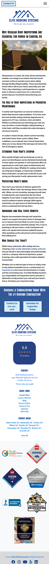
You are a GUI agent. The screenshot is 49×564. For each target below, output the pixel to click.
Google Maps (24, 395)
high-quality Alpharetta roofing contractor (28, 249)
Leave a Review (24, 398)
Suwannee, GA (13, 428)
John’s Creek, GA (12, 423)
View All (24, 435)
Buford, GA (36, 428)
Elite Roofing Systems (21, 557)
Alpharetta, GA (26, 423)
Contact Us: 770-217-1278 (12, 306)
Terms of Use (24, 406)
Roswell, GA (34, 425)
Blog (25, 400)
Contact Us (8, 3)
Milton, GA (13, 425)
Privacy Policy (24, 403)
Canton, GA (37, 423)
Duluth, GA (23, 425)
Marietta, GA (26, 428)
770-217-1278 (27, 384)
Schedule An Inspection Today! (32, 306)
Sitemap (24, 409)
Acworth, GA (24, 431)
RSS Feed (25, 411)
